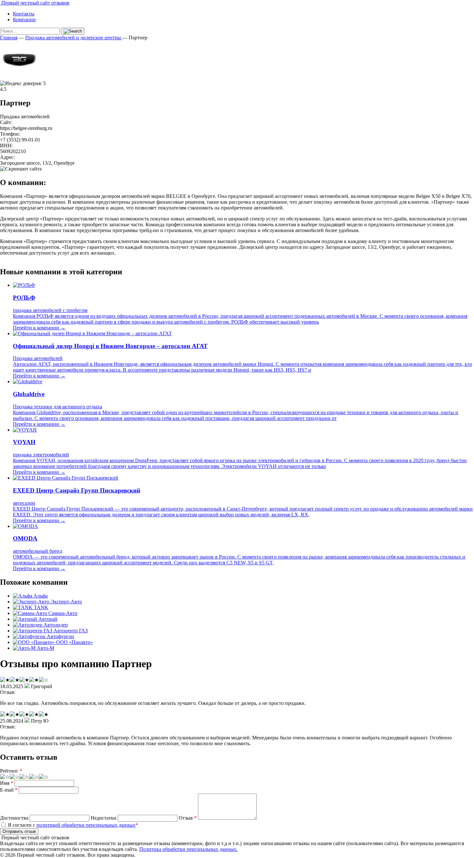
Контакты (24, 13)
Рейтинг (11, 771)
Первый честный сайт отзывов (34, 2)
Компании (24, 19)
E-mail (8, 790)
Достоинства (14, 818)
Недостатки (103, 818)
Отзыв (188, 818)
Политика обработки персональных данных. (188, 849)
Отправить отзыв (19, 831)
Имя (6, 783)
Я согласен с (72, 825)
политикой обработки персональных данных (85, 825)
